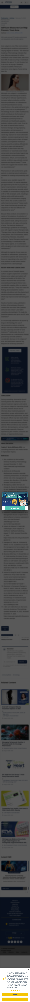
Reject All (15, 994)
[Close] (28, 970)
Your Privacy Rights (15, 990)
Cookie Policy (13, 987)
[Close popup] (26, 494)
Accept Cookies (15, 999)
